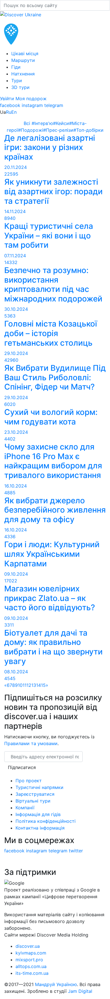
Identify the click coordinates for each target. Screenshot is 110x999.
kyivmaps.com (31, 953)
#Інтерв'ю (42, 123)
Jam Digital (80, 991)
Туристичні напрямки (39, 787)
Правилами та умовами (31, 743)
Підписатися (22, 767)
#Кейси (61, 123)
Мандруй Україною (56, 984)
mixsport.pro (29, 959)
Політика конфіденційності (46, 821)
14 (38, 685)
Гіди (16, 67)
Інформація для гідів (38, 814)
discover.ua (28, 946)
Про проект (29, 780)
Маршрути (23, 60)
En (14, 112)
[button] (8, 98)
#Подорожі (30, 130)
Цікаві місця (24, 53)
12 (29, 685)
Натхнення (23, 74)
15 (43, 685)
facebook (10, 105)
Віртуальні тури (33, 801)
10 (20, 685)
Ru (8, 112)
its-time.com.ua (32, 973)
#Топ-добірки (88, 130)
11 (25, 685)
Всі (28, 123)
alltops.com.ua (31, 966)
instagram (32, 105)
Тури (16, 80)
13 (33, 685)
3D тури (20, 87)
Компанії (25, 807)
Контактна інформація (40, 828)
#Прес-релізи (58, 130)
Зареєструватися (35, 794)
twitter (76, 850)
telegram (53, 105)
